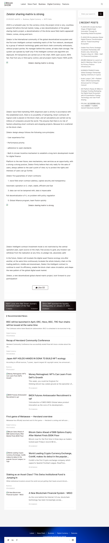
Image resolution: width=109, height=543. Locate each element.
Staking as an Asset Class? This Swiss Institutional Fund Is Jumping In (35, 476)
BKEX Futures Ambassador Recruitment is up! (50, 397)
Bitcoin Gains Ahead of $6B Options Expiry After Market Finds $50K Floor (50, 434)
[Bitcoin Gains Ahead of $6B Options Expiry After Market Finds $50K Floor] (16, 437)
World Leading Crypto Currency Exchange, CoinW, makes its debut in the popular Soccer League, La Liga (50, 455)
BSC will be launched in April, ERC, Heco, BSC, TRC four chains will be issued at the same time (38, 323)
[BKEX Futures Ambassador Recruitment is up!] (16, 400)
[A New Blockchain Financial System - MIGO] (16, 498)
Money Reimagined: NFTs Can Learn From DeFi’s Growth (50, 376)
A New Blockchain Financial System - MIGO (50, 493)
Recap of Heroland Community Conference (28, 340)
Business (42, 4)
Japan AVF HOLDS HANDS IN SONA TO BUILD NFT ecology (36, 358)
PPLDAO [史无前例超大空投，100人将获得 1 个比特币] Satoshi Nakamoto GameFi (91, 106)
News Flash (32, 4)
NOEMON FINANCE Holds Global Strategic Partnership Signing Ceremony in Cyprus (91, 72)
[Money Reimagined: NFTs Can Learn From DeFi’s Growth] (16, 379)
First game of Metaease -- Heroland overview (29, 416)
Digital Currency (53, 4)
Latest (23, 4)
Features (65, 4)
